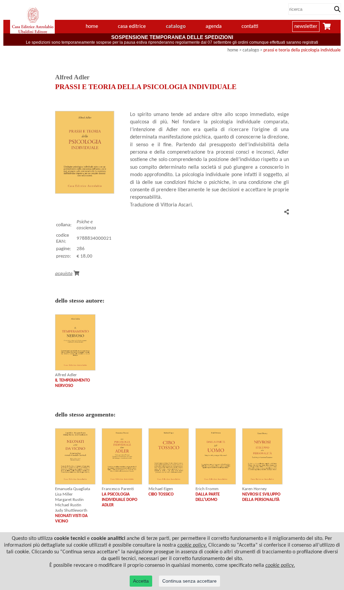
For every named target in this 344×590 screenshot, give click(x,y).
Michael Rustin (68, 505)
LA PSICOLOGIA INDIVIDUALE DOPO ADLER (119, 499)
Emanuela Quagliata (72, 489)
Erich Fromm (207, 489)
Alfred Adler (66, 375)
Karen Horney (254, 489)
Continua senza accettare (189, 581)
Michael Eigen (160, 489)
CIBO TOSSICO (161, 494)
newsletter (305, 26)
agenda (214, 26)
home (92, 26)
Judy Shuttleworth (71, 510)
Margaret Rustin (69, 500)
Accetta (141, 581)
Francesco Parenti (118, 489)
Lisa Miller (64, 494)
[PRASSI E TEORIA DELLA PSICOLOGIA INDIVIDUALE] (84, 192)
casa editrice (132, 26)
